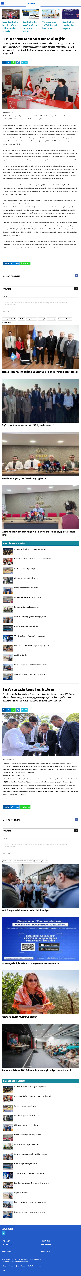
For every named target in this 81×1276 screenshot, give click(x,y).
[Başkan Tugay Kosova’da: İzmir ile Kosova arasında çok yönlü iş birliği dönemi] (40, 347)
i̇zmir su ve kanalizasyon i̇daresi (22, 861)
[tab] (76, 276)
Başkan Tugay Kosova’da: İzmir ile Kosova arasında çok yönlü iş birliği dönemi (40, 371)
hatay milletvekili (31, 319)
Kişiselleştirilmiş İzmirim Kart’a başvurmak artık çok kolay (30, 963)
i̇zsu (46, 861)
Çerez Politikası (20, 1266)
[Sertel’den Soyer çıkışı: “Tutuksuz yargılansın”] (40, 454)
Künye (4, 1266)
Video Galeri (45, 1241)
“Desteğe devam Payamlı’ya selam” (19, 1016)
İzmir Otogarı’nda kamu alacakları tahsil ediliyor (25, 910)
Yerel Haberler (45, 1244)
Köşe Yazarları (7, 1244)
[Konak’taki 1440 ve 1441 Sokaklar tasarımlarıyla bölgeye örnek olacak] (40, 1045)
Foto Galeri (6, 1241)
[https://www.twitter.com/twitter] (3, 1233)
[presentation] (76, 275)
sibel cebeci (21, 319)
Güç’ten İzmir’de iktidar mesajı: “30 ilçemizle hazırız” (28, 425)
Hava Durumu (7, 1252)
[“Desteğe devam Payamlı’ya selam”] (40, 992)
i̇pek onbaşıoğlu (51, 319)
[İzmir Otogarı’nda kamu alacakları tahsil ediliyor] (40, 885)
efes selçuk (41, 319)
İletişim (11, 1266)
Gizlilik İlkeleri (32, 1266)
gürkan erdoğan (39, 861)
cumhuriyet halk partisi (9, 319)
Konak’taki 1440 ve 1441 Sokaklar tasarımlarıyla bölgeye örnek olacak (36, 1070)
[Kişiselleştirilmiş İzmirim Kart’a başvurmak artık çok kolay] (40, 939)
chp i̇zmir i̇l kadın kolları (65, 319)
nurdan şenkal (6, 322)
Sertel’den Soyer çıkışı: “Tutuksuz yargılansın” (25, 478)
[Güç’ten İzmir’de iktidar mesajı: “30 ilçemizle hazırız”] (40, 400)
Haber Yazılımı (7, 1271)
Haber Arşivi (45, 1252)
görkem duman (6, 861)
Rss (40, 1266)
